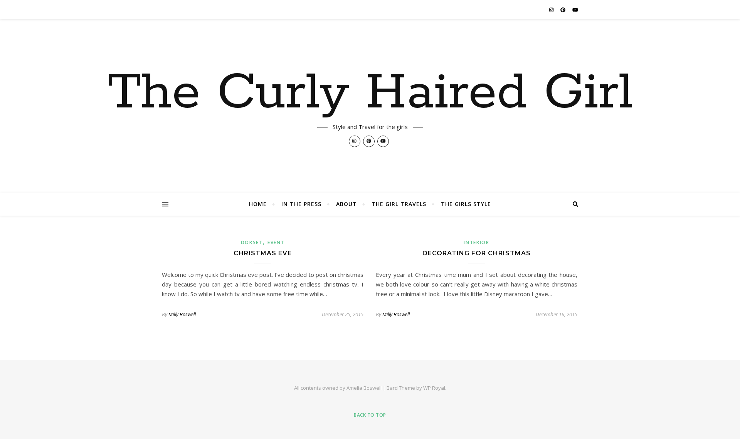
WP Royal (434, 387)
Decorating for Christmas (476, 253)
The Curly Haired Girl (370, 93)
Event (276, 242)
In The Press (301, 204)
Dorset (252, 242)
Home (258, 204)
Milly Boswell (182, 314)
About (346, 204)
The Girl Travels (399, 204)
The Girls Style (466, 204)
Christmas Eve (263, 253)
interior (476, 242)
